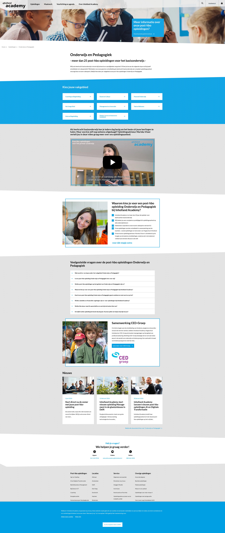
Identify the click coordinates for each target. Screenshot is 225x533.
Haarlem (94, 496)
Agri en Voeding (74, 477)
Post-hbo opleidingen (78, 473)
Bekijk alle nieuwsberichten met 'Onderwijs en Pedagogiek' (143, 428)
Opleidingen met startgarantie (143, 496)
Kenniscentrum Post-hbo (120, 492)
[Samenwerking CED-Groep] (120, 357)
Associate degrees (140, 477)
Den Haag (94, 488)
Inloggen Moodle (118, 485)
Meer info (78, 516)
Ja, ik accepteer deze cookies (112, 524)
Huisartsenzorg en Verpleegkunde (79, 500)
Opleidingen (35, 4)
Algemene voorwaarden (120, 477)
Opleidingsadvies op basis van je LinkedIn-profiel (122, 498)
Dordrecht (95, 492)
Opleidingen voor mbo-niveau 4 (143, 492)
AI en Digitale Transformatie (78, 481)
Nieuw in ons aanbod (141, 488)
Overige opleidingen (143, 473)
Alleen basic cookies (67, 516)
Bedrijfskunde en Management (78, 485)
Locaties (95, 473)
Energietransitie (74, 496)
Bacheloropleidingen (141, 481)
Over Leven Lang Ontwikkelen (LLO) (144, 500)
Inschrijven (117, 488)
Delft (93, 485)
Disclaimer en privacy (119, 481)
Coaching (73, 492)
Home (4, 47)
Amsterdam (95, 481)
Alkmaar (94, 477)
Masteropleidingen (140, 485)
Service (116, 473)
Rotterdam (95, 500)
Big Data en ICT (74, 488)
